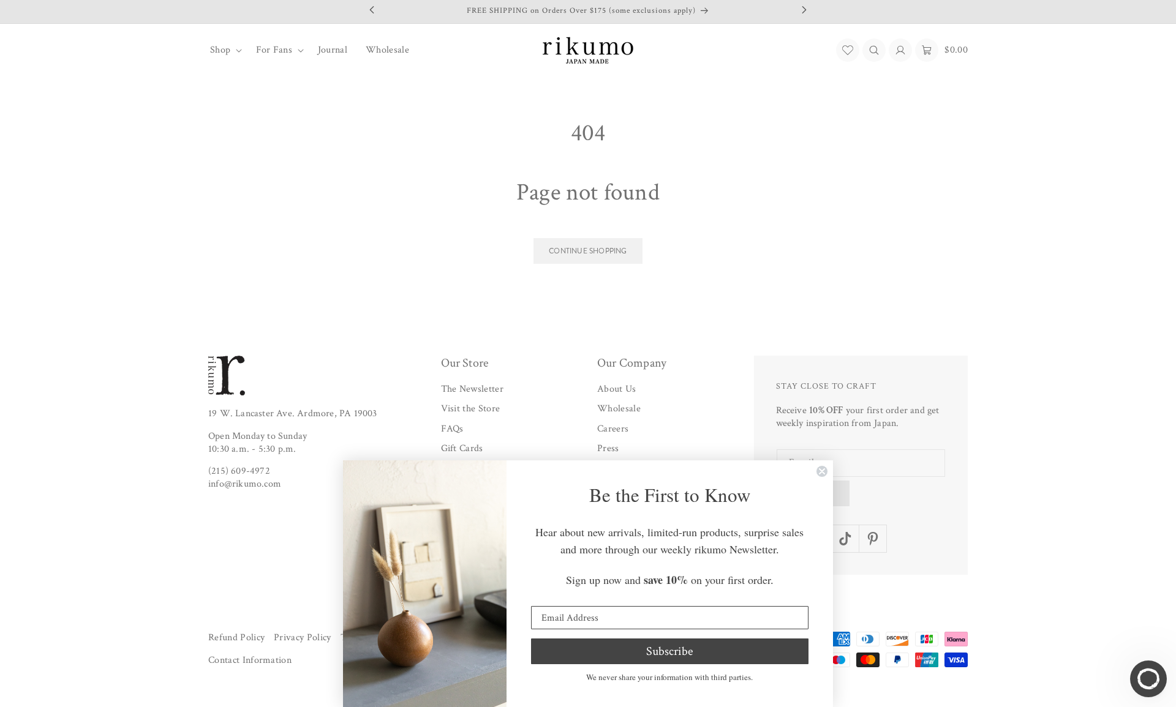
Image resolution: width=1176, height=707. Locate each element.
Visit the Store (470, 409)
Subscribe (669, 651)
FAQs (452, 428)
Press (608, 449)
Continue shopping (588, 250)
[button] (224, 50)
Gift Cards (462, 449)
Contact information (250, 660)
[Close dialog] (822, 471)
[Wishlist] (847, 50)
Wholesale (619, 409)
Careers (612, 428)
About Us (616, 389)
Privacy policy (302, 637)
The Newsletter (472, 389)
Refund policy (236, 637)
